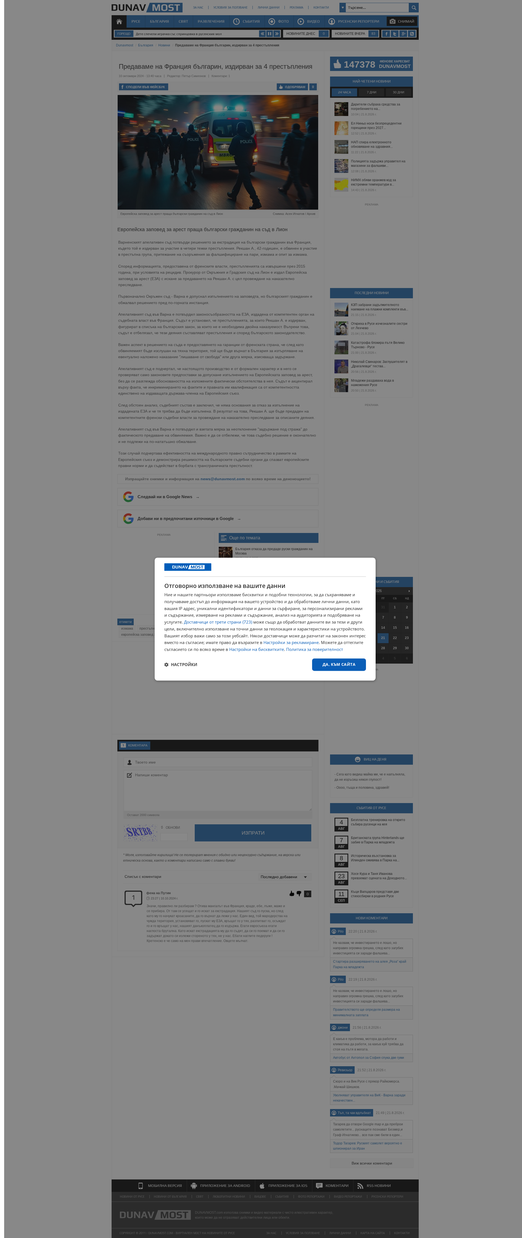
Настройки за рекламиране (291, 642)
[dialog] (265, 619)
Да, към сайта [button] (339, 664)
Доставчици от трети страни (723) (218, 622)
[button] (180, 665)
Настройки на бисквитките (256, 649)
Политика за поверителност (314, 649)
